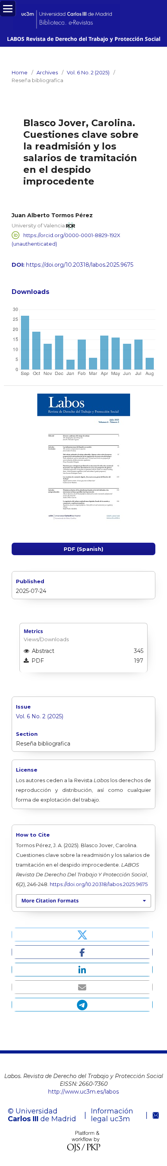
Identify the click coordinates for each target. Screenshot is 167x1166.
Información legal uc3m (112, 1115)
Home (20, 72)
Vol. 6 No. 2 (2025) (88, 72)
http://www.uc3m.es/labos (83, 1091)
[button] (82, 934)
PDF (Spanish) (83, 549)
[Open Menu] (8, 8)
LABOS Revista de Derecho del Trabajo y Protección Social (83, 38)
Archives (47, 72)
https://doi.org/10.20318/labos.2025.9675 (79, 264)
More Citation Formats (49, 900)
